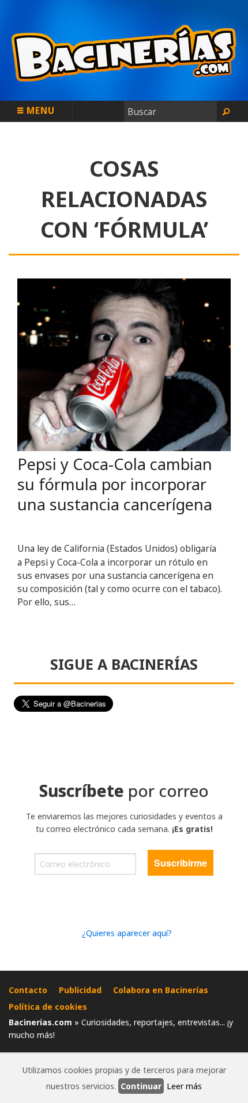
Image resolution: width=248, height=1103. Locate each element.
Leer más (184, 1086)
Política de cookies (48, 1006)
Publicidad (80, 989)
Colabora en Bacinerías (160, 989)
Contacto (28, 989)
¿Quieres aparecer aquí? (127, 933)
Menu (39, 110)
